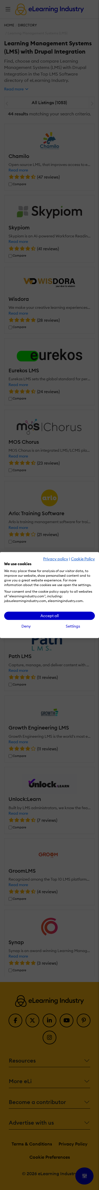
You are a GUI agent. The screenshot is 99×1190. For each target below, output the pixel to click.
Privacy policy (55, 558)
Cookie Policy (83, 558)
